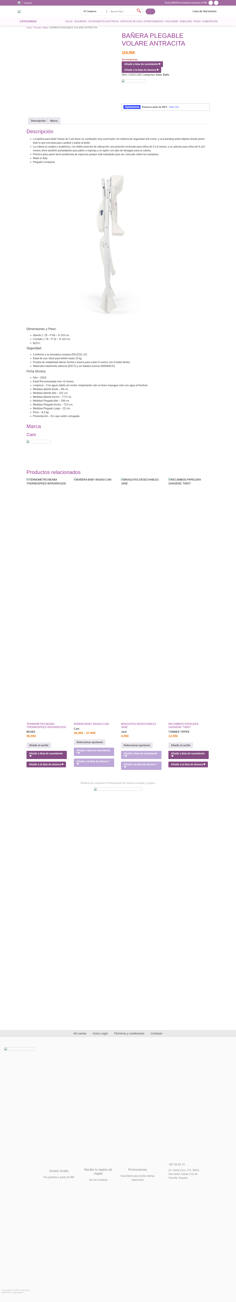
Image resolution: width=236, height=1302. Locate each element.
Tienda (37, 27)
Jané (124, 731)
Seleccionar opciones (89, 742)
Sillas (69, 21)
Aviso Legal (100, 1033)
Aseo (159, 74)
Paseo (197, 21)
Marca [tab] (54, 120)
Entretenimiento (154, 21)
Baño (45, 27)
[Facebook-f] (211, 3)
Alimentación (210, 21)
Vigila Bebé (171, 21)
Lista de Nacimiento (204, 11)
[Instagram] (216, 3)
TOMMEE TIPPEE (179, 731)
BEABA (30, 731)
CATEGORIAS (28, 21)
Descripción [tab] (38, 120)
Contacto (156, 1033)
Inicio (29, 27)
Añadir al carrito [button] (38, 745)
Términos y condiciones (129, 1033)
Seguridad (80, 21)
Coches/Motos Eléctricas (103, 21)
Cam (76, 728)
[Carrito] (150, 11)
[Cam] (134, 91)
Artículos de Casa (131, 21)
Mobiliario (186, 21)
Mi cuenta (80, 1033)
